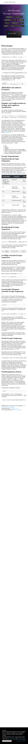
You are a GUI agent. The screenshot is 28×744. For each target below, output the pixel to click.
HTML (21, 20)
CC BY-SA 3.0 (13, 408)
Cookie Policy (11, 738)
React (6, 26)
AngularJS (18, 17)
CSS (15, 20)
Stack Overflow (18, 409)
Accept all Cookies (7, 741)
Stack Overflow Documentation (13, 406)
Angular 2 (9, 17)
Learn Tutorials (9, 2)
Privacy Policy (21, 738)
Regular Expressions (17, 26)
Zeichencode (7, 132)
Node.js (14, 23)
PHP (21, 23)
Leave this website (21, 740)
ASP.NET (8, 20)
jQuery (7, 23)
